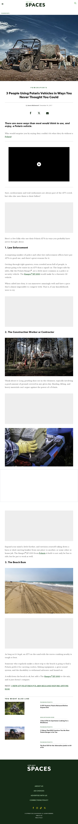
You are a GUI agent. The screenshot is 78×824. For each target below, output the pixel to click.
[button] (2, 4)
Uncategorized (47, 717)
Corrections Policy (39, 800)
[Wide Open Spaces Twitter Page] (45, 808)
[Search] (75, 3)
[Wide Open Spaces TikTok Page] (41, 808)
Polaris (8, 137)
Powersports (5, 13)
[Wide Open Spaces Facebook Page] (33, 808)
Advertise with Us (39, 795)
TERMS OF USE (39, 815)
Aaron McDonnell (33, 105)
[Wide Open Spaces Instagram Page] (37, 808)
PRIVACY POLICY (39, 817)
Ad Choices (39, 791)
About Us (39, 786)
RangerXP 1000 (32, 274)
